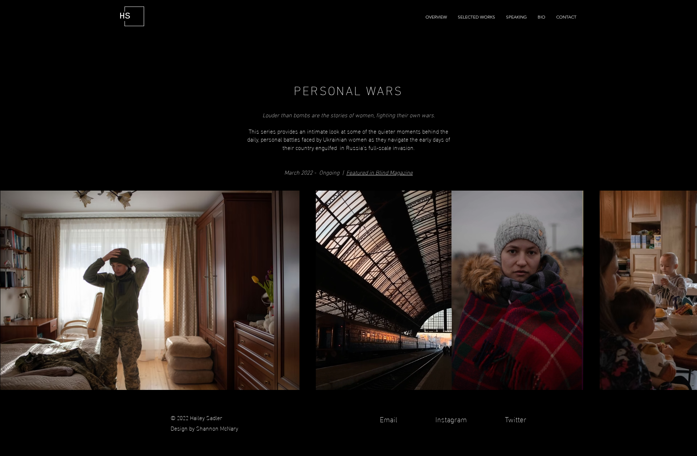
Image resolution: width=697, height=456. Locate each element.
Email (389, 418)
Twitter (514, 418)
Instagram (451, 418)
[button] (476, 17)
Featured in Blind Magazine (379, 172)
